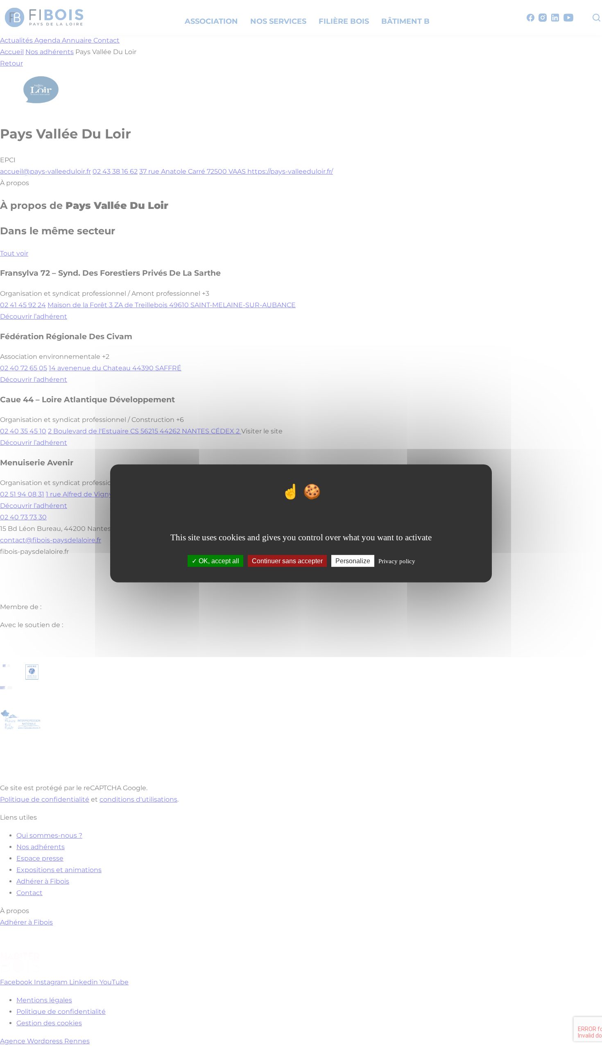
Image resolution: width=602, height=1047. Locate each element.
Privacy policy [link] (396, 561)
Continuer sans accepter (287, 560)
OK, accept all (218, 560)
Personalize (352, 560)
